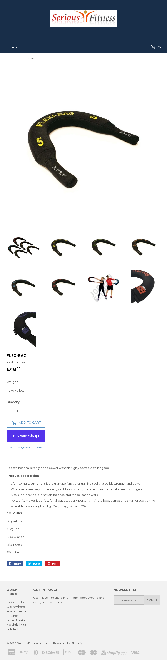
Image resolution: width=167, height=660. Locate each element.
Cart (160, 47)
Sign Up (152, 600)
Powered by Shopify (67, 643)
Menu (13, 47)
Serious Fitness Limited (33, 643)
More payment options (26, 447)
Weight (12, 382)
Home (11, 58)
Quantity (13, 402)
